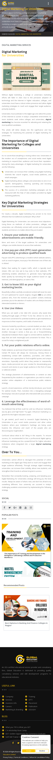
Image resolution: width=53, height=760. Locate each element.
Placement (33, 703)
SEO (39, 295)
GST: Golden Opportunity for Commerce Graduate (25, 734)
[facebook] (4, 507)
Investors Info (11, 703)
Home (4, 34)
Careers (9, 706)
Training (32, 696)
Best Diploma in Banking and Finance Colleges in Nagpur (26, 624)
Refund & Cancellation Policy (39, 757)
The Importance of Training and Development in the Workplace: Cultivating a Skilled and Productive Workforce (24, 555)
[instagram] (30, 507)
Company (9, 696)
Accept (28, 751)
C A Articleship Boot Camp (16, 730)
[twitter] (9, 507)
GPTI (31, 700)
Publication (33, 706)
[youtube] (25, 507)
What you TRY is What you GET (18, 727)
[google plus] (14, 507)
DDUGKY (32, 709)
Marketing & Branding (14, 709)
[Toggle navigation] (48, 3)
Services (9, 700)
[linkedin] (20, 507)
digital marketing (43, 444)
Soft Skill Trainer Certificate (16, 737)
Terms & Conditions (21, 757)
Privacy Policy (7, 757)
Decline (42, 751)
